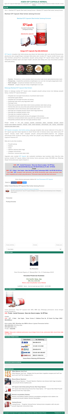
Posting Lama (59, 244)
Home (6, 10)
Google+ (19, 182)
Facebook (13, 182)
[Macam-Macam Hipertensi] (8, 384)
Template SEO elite (59, 412)
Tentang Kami (29, 412)
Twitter (24, 182)
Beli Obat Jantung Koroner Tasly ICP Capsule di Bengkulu (25, 189)
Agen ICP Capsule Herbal (34, 2)
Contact (40, 412)
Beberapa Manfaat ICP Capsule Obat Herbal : (18, 88)
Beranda (35, 244)
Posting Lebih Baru (10, 244)
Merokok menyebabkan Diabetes (21, 394)
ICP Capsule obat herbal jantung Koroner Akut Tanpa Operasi (29, 386)
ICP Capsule (22, 156)
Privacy (44, 412)
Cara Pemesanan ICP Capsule (45, 179)
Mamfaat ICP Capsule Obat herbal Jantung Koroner (22, 10)
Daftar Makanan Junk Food (19, 371)
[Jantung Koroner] (8, 407)
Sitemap (35, 412)
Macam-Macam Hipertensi (19, 379)
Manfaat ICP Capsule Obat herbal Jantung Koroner (34, 18)
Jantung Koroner (16, 402)
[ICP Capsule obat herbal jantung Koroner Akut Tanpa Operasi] (8, 392)
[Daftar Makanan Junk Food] (8, 376)
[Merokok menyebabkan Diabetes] (8, 399)
